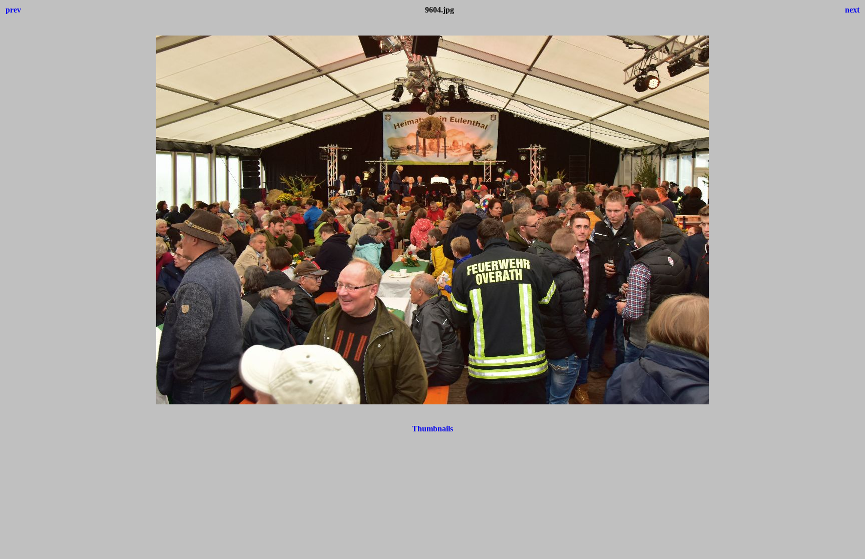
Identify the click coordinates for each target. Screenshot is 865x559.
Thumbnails (432, 428)
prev (13, 10)
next (852, 10)
